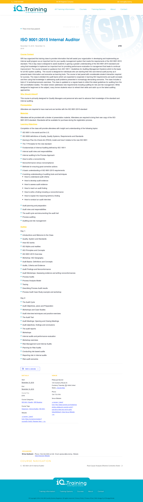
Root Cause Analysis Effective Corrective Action (104, 466)
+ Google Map (60, 388)
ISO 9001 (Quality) (27, 402)
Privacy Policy (79, 498)
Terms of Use (89, 498)
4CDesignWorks (109, 498)
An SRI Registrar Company (64, 2)
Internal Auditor (33, 409)
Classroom (25, 409)
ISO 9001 (42, 409)
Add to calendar (30, 369)
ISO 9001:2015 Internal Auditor (33, 466)
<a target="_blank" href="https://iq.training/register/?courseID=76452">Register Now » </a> (34, 419)
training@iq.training (126, 2)
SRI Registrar (38, 402)
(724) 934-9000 (18, 2)
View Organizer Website (42, 456)
